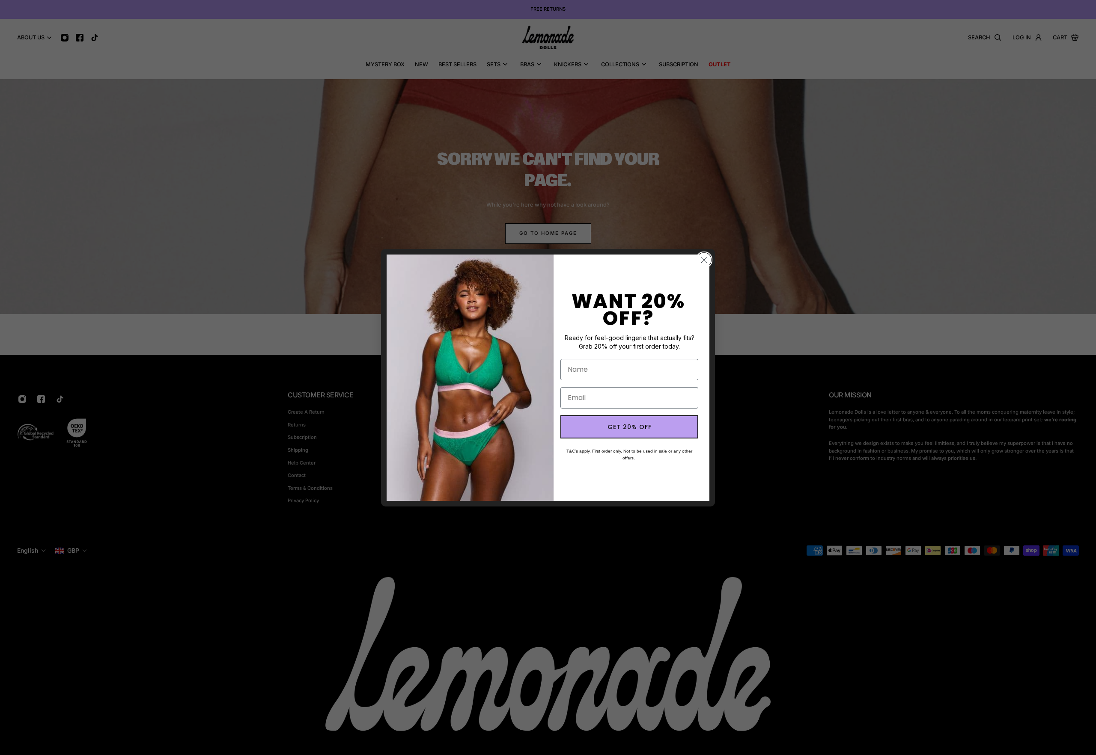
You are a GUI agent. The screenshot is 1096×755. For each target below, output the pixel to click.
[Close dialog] (704, 259)
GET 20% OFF (630, 427)
